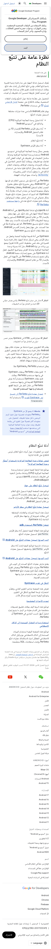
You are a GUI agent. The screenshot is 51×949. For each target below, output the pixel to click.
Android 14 (44, 808)
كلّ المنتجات (44, 913)
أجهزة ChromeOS (41, 774)
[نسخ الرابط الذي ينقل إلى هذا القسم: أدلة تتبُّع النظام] (26, 445)
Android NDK (43, 852)
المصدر (46, 705)
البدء (25, 47)
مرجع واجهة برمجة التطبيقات (38, 843)
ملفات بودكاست (43, 719)
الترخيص (35, 923)
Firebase (45, 904)
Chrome (45, 900)
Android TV (44, 783)
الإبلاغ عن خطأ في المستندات (38, 868)
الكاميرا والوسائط (42, 744)
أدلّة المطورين (44, 838)
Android (45, 691)
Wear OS (45, 769)
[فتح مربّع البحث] (25, 3)
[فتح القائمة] (45, 3)
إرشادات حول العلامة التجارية (18, 923)
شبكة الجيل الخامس (42, 753)
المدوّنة (46, 714)
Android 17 (44, 795)
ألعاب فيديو (44, 730)
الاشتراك (9, 934)
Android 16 (44, 799)
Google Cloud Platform (38, 909)
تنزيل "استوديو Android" (39, 847)
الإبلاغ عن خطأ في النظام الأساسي (37, 864)
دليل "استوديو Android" (39, 834)
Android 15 (44, 804)
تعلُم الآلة (45, 735)
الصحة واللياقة (44, 739)
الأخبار (46, 710)
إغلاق (25, 38)
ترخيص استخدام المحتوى (24, 654)
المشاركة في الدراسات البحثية (38, 877)
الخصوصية (45, 748)
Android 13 (44, 813)
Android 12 (44, 817)
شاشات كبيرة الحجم (42, 765)
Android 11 (44, 822)
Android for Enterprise (39, 696)
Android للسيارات (42, 778)
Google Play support (40, 873)
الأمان (47, 701)
